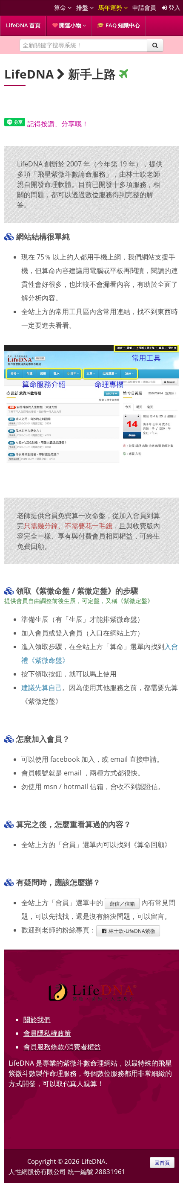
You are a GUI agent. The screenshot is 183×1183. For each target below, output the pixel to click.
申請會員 (144, 7)
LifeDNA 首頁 (23, 25)
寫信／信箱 (122, 903)
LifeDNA (29, 74)
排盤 (83, 7)
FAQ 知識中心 (122, 25)
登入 (173, 7)
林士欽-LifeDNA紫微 (131, 930)
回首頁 (162, 1162)
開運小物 (70, 25)
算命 (61, 7)
